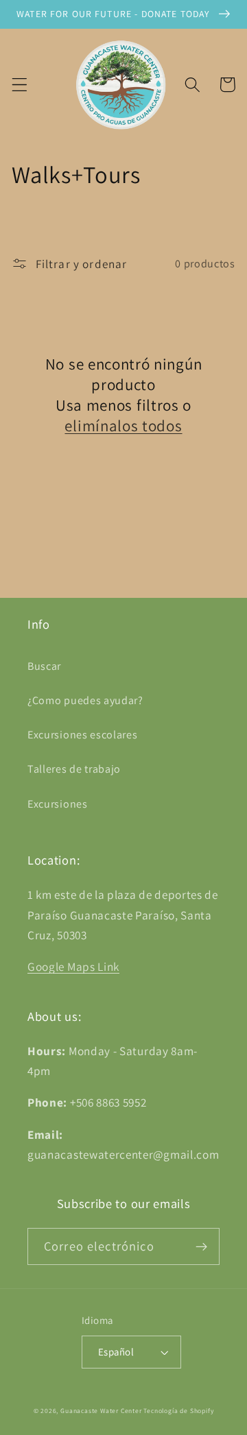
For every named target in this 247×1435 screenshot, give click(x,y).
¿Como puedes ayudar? (85, 700)
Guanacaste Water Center (101, 1410)
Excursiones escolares (82, 734)
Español (116, 1351)
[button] (19, 84)
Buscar (44, 666)
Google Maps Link (73, 966)
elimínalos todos (123, 426)
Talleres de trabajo (74, 769)
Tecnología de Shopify (178, 1410)
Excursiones (57, 804)
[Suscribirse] (201, 1246)
